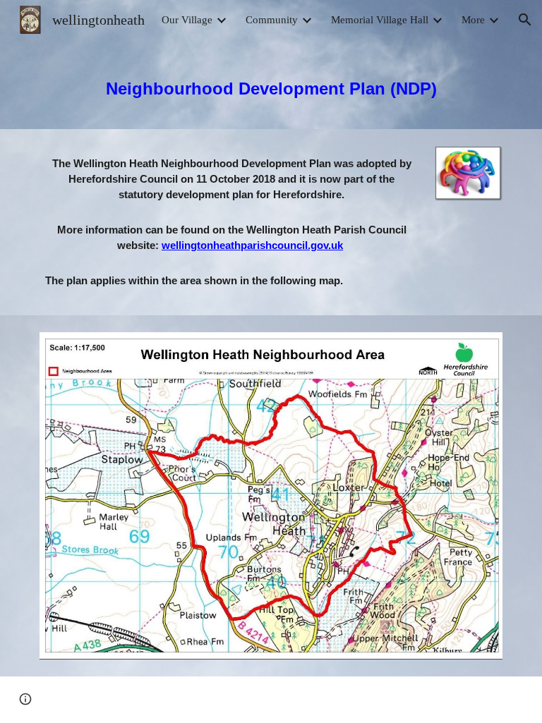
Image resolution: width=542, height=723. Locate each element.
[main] (271, 84)
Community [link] (272, 19)
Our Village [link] (187, 19)
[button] (525, 20)
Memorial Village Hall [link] (379, 19)
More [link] (473, 19)
